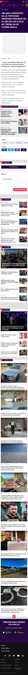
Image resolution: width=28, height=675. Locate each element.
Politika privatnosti (6, 668)
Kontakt (17, 662)
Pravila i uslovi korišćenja (18, 668)
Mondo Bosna (5, 651)
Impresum (3, 662)
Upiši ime (3, 174)
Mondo (3, 645)
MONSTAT (5, 142)
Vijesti (6, 58)
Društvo (6, 9)
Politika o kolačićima (6, 665)
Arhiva (16, 665)
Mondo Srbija (5, 648)
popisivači (18, 142)
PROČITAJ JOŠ (8, 360)
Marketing (17, 659)
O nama (2, 659)
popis (11, 142)
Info (2, 9)
